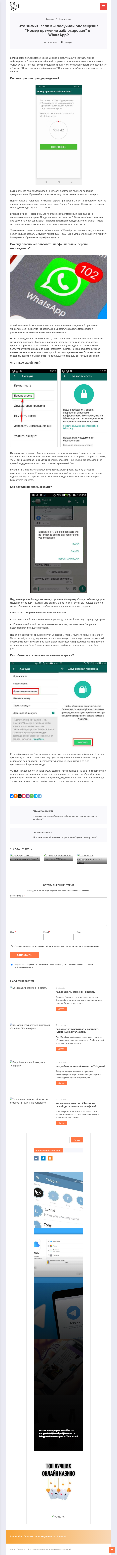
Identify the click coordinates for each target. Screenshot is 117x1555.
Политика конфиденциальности (39, 1536)
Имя (13, 931)
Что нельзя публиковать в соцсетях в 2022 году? (58, 849)
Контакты (61, 1536)
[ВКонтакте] (12, 796)
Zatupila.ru (31, 6)
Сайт (79, 931)
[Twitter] (20, 796)
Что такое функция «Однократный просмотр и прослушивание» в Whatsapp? (20, 815)
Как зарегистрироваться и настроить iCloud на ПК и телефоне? (77, 1030)
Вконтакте (36, 1158)
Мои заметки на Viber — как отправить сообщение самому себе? (20, 835)
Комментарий (17, 895)
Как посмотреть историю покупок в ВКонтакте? (53, 1435)
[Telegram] (40, 796)
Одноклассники (50, 1158)
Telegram (43, 1158)
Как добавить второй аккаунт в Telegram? (80, 1066)
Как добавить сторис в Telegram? (75, 991)
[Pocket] (24, 796)
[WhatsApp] (32, 796)
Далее (61, 1008)
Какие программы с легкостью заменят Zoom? (23, 849)
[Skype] (36, 796)
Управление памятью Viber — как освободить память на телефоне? (76, 1104)
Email (46, 931)
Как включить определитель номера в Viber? (92, 852)
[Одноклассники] (16, 796)
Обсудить (68, 42)
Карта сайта (16, 1536)
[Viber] (28, 796)
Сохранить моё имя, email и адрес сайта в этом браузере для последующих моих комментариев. (57, 946)
